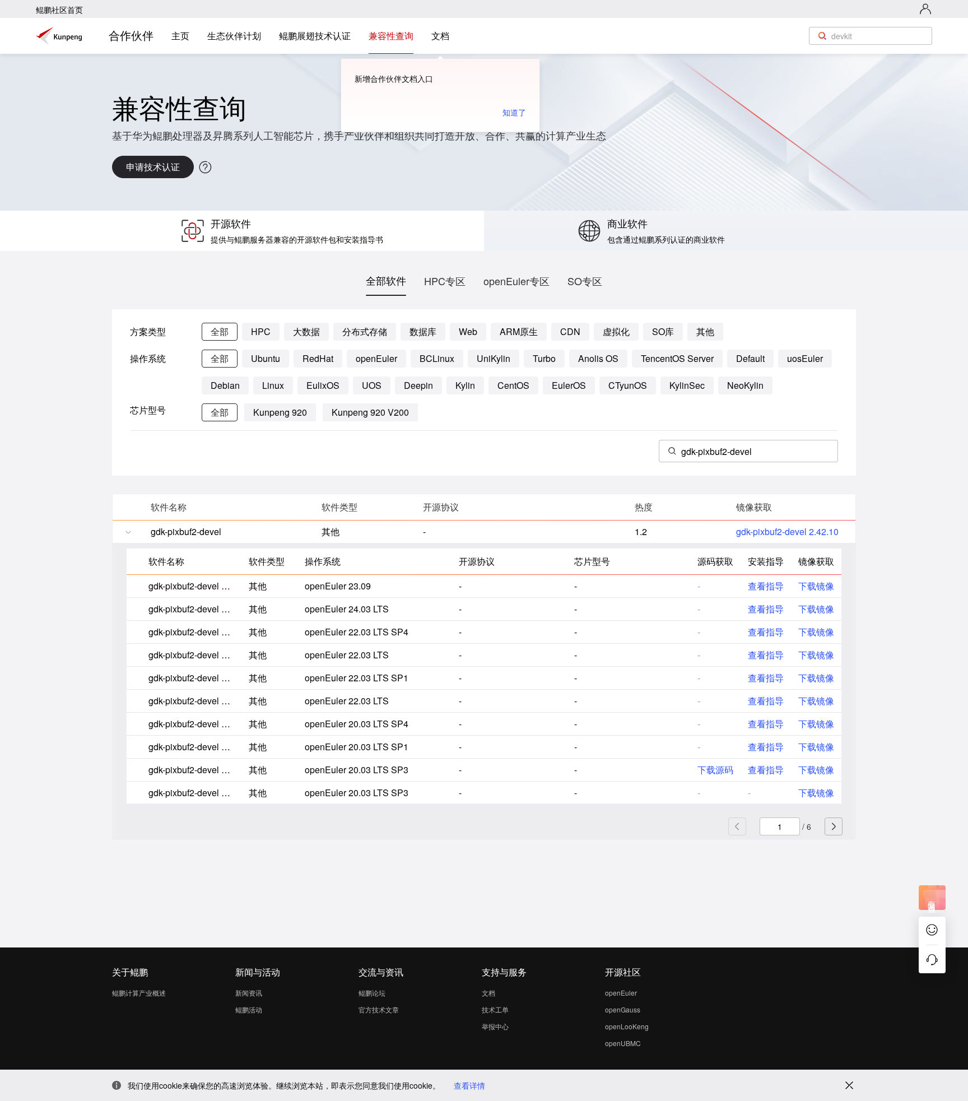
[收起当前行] (128, 532)
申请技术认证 (153, 166)
